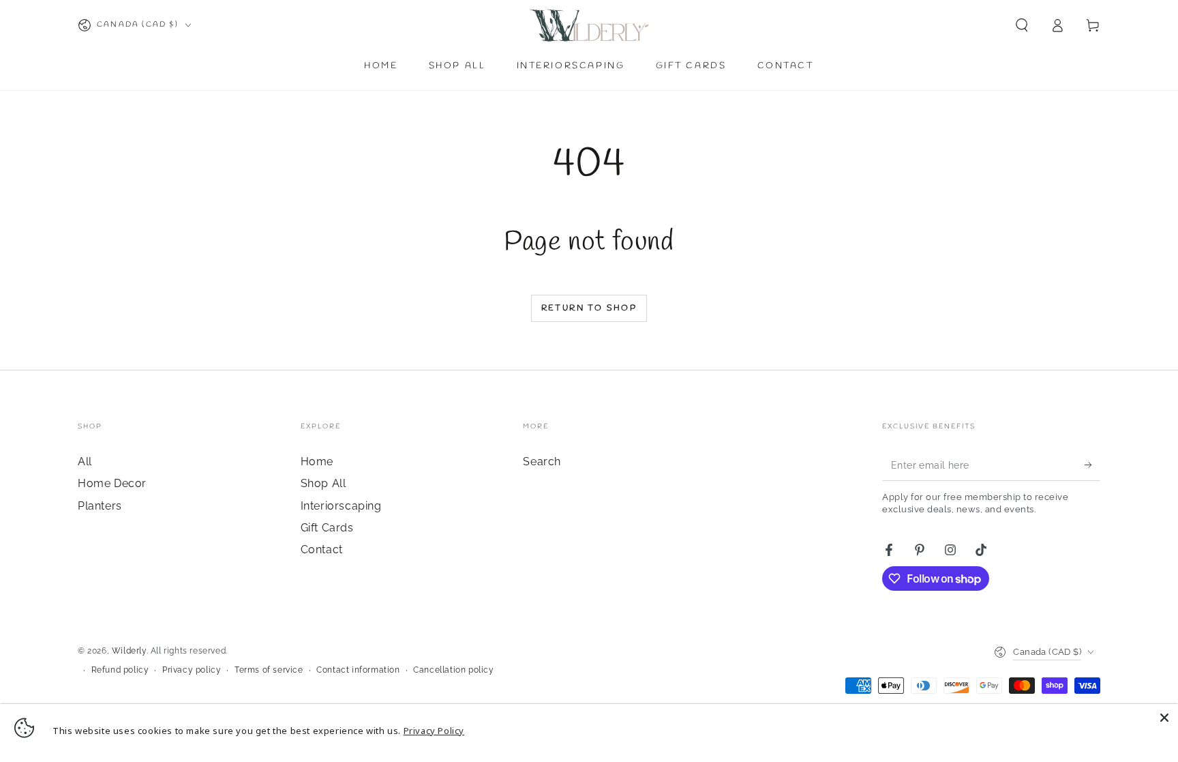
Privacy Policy (434, 730)
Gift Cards (327, 527)
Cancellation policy (453, 670)
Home (317, 461)
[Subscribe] (1092, 465)
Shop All (323, 483)
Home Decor (112, 483)
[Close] (1164, 717)
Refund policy (120, 670)
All (85, 461)
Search (542, 461)
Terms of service (269, 670)
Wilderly (129, 651)
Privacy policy (191, 670)
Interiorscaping (341, 505)
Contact (322, 549)
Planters (100, 505)
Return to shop (589, 308)
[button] (1022, 25)
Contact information (357, 670)
